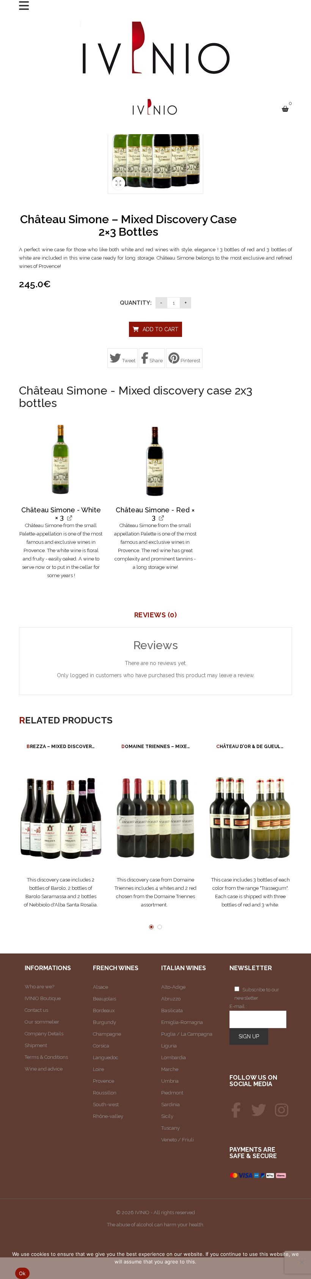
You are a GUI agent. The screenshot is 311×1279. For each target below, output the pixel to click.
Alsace (100, 987)
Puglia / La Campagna (186, 1034)
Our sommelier (42, 1022)
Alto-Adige (173, 987)
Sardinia (170, 1104)
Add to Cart (160, 329)
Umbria (170, 1081)
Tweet (128, 360)
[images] (61, 459)
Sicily (167, 1116)
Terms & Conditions (46, 1057)
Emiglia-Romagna (182, 1022)
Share (155, 360)
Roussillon (104, 1093)
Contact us (36, 1010)
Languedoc (105, 1057)
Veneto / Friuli (177, 1140)
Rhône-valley (108, 1116)
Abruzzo (171, 999)
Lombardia (173, 1057)
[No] (301, 1262)
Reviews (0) (155, 615)
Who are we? (39, 986)
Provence (103, 1081)
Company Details (44, 1033)
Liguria (169, 1046)
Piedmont (172, 1093)
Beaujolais (104, 999)
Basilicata (172, 1010)
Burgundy (104, 1022)
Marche (169, 1069)
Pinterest (189, 360)
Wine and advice (44, 1069)
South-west (106, 1104)
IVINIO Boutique (43, 998)
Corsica (101, 1046)
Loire (98, 1069)
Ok (22, 1273)
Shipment (36, 1045)
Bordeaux (104, 1010)
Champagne (107, 1034)
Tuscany (170, 1128)
